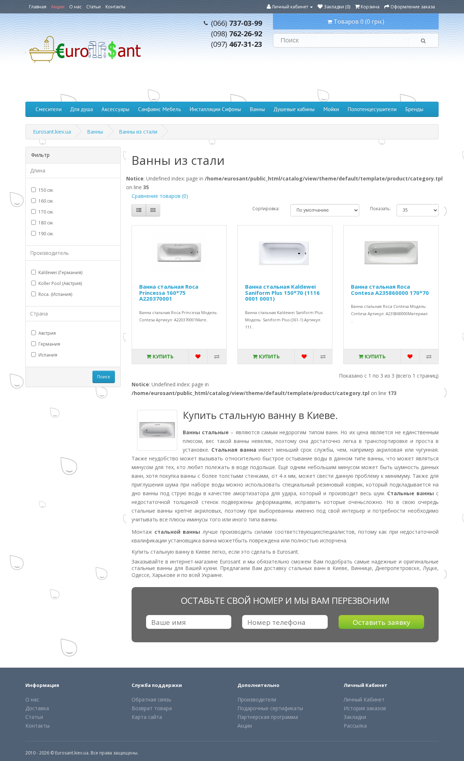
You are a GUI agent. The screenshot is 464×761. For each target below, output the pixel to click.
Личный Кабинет (364, 699)
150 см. (46, 190)
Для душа (81, 109)
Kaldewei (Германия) (60, 272)
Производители (256, 699)
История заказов (365, 708)
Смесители (49, 109)
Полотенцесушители (372, 109)
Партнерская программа (267, 716)
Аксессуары (115, 109)
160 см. (46, 201)
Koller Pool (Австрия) (60, 283)
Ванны (257, 109)
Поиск (103, 377)
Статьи (93, 7)
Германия (49, 344)
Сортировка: (265, 208)
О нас (75, 7)
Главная (37, 7)
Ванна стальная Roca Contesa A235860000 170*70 (390, 289)
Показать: (378, 208)
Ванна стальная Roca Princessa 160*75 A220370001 (168, 292)
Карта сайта (147, 716)
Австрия (47, 333)
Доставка (37, 708)
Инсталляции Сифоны (215, 109)
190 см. (46, 234)
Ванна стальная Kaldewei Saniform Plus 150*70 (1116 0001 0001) (282, 292)
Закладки (355, 716)
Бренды (414, 109)
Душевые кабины (294, 109)
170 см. (46, 212)
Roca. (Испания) (55, 294)
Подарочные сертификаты (270, 708)
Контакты (115, 7)
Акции (58, 7)
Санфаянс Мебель (159, 109)
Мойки (331, 109)
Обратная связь (151, 699)
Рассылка (355, 725)
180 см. (46, 223)
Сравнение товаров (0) (160, 195)
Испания (47, 355)
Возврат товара (152, 708)
